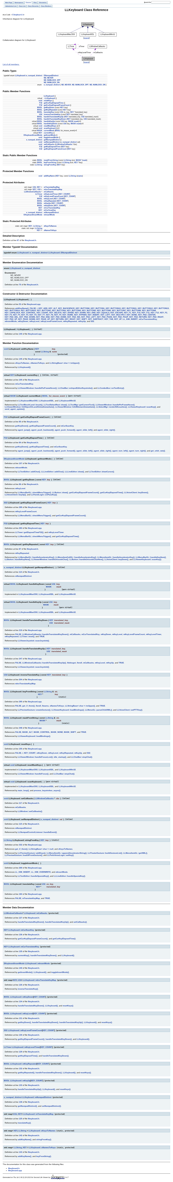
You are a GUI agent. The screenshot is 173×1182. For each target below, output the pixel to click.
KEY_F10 (136, 313)
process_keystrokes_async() (47, 790)
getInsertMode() (25, 972)
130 (20, 1035)
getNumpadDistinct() (27, 1106)
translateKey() (24, 1123)
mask (76, 121)
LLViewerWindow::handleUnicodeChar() (49, 559)
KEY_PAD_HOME (58, 317)
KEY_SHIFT (82, 319)
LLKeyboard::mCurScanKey (21, 930)
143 (20, 1152)
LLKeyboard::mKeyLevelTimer (26, 1047)
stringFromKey (50, 165)
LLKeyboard (49, 96)
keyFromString (50, 162)
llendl (79, 663)
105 (20, 380)
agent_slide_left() (84, 430)
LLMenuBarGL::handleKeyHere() (151, 557)
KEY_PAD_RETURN (138, 317)
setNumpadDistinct (52, 142)
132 (20, 1068)
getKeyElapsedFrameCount (55, 149)
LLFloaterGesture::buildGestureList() (105, 853)
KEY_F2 (163, 313)
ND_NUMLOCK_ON (51, 82)
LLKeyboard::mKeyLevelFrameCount (25, 1030)
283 (20, 528)
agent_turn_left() (120, 451)
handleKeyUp (49, 121)
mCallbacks (49, 192)
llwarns (45, 706)
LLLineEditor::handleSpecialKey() (69, 876)
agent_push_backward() (42, 430)
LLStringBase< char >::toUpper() (64, 363)
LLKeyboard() (24, 367)
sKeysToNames (50, 226)
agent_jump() (24, 430)
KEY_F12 (155, 313)
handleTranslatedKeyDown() (31, 922)
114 (20, 572)
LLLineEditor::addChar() (52, 472)
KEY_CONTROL (28, 313)
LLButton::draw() (60, 492)
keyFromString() (43, 1156)
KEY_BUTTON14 (12, 310)
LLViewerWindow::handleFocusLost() (35, 757)
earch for (147, 2)
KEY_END (91, 313)
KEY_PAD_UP (11, 319)
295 (20, 702)
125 (20, 1119)
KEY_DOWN (80, 313)
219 (20, 630)
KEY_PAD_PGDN (104, 317)
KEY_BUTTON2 (44, 310)
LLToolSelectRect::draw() (55, 405)
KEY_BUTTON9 (149, 310)
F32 (40, 103)
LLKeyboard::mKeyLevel (21, 1013)
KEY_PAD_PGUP (120, 317)
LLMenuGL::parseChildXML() (98, 710)
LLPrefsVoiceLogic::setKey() (60, 855)
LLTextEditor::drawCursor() (101, 472)
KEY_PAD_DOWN (27, 317)
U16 (61, 112)
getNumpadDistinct (52, 140)
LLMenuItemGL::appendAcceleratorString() (67, 853)
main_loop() (23, 790)
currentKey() (23, 955)
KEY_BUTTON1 (98, 308)
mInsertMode (49, 215)
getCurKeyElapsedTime (53, 103)
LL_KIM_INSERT (130, 319)
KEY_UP (118, 319)
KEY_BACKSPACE (66, 308)
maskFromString (51, 160)
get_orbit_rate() (158, 451)
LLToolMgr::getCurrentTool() (81, 405)
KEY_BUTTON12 (145, 308)
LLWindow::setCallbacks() (30, 811)
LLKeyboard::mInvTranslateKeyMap (39, 980)
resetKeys (48, 101)
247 (20, 659)
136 (20, 934)
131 (20, 1018)
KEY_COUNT (64, 194)
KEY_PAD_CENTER (146, 315)
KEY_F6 (33, 315)
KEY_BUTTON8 (134, 310)
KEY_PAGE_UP (43, 319)
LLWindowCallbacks (63, 144)
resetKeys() (68, 1006)
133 (20, 1085)
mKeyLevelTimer (51, 194)
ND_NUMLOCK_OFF (52, 80)
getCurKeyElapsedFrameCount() (84, 492)
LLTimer (38, 194)
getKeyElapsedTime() (39, 447)
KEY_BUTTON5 (89, 310)
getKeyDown (49, 107)
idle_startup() (60, 757)
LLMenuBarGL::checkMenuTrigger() (34, 492)
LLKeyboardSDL (46, 401)
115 (20, 824)
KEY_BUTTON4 (74, 310)
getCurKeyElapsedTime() (111, 492)
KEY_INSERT (93, 315)
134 (20, 1001)
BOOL (39, 107)
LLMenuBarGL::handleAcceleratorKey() (36, 557)
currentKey (48, 133)
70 (20, 284)
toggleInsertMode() (60, 972)
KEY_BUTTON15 (28, 310)
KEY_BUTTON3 (59, 310)
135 (20, 951)
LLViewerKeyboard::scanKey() (142, 407)
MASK (70, 121)
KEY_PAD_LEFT (88, 317)
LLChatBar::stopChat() (81, 757)
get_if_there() (28, 706)
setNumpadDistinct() (51, 1106)
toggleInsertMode (51, 137)
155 (20, 749)
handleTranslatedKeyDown (55, 119)
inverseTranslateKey (52, 114)
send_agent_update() (15, 409)
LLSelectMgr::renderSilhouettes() (111, 407)
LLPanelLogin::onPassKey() (44, 495)
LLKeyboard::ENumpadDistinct (62, 253)
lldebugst (71, 663)
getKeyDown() (21, 426)
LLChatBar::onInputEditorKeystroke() (75, 388)
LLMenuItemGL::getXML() (135, 853)
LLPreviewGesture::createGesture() (34, 710)
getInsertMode (50, 135)
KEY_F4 (16, 315)
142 (20, 1135)
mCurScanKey (50, 210)
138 (20, 1102)
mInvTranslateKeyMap (53, 189)
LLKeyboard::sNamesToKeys (42, 1147)
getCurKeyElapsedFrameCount (56, 105)
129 (20, 1052)
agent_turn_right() (137, 451)
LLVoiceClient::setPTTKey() (129, 710)
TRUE (41, 636)
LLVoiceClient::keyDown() (136, 492)
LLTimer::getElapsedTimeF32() (29, 532)
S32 (40, 149)
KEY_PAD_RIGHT (156, 317)
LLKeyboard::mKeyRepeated (23, 1064)
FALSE (33, 308)
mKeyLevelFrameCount (53, 196)
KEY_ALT (53, 308)
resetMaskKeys (50, 126)
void (40, 101)
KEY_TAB (108, 319)
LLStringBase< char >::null (41, 849)
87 (20, 549)
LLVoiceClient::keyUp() (15, 495)
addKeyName (49, 176)
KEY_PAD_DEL (11, 317)
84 (20, 442)
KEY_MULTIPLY (118, 315)
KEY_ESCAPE (116, 313)
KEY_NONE (132, 315)
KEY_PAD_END (43, 317)
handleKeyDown (50, 124)
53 (20, 304)
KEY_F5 (24, 315)
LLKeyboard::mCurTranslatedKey (23, 947)
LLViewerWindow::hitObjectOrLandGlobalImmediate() (29, 407)
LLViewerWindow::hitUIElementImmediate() (75, 407)
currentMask (49, 130)
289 (20, 507)
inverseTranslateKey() (28, 989)
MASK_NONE (57, 732)
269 (20, 868)
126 (20, 985)
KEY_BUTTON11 (129, 308)
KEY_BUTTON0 (83, 308)
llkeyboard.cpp (34, 304)
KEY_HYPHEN (80, 315)
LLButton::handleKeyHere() (17, 559)
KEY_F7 (41, 315)
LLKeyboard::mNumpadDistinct (36, 1097)
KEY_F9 (57, 315)
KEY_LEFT (105, 315)
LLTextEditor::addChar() (29, 472)
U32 (82, 117)
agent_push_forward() (65, 430)
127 (20, 918)
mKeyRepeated (50, 201)
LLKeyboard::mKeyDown (21, 997)
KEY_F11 (146, 313)
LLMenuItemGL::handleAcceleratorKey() (116, 557)
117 (20, 803)
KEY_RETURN (57, 319)
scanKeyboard (50, 128)
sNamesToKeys (50, 230)
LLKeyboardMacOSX (28, 401)
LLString (67, 160)
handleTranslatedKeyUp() (57, 922)
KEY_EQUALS (103, 313)
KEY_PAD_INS (73, 317)
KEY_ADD (43, 308)
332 (20, 845)
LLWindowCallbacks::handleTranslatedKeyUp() (44, 663)
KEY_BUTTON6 (104, 310)
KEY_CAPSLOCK (12, 313)
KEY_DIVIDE (68, 313)
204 (20, 679)
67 (18, 240)
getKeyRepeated (50, 110)
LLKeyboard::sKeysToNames (42, 1131)
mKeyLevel (48, 199)
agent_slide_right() (106, 430)
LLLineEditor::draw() (74, 472)
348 (20, 728)
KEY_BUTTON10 (113, 308)
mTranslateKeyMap (52, 187)
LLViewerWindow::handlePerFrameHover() (37, 388)
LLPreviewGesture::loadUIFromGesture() (23, 855)
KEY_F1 (127, 313)
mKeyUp (47, 203)
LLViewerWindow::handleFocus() (33, 774)
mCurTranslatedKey (52, 208)
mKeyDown (48, 206)
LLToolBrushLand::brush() (30, 405)
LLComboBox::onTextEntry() (110, 388)
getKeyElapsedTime (52, 147)
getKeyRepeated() (26, 1072)
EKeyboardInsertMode (33, 135)
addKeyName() (22, 308)
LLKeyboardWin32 (67, 401)
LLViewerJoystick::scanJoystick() (33, 641)
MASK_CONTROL (42, 732)
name (80, 176)
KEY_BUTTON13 (161, 308)
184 (20, 894)
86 (20, 484)
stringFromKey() (43, 1139)
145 (20, 359)
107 (20, 463)
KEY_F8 (49, 315)
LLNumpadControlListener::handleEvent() (37, 832)
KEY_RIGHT (70, 319)
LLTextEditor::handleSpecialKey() (33, 876)
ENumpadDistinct (51, 75)
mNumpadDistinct (51, 212)
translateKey (49, 112)
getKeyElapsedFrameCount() (42, 426)
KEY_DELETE (55, 313)
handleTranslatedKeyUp (54, 117)
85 (20, 422)
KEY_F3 (8, 315)
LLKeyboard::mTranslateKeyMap (38, 1114)
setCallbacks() (80, 922)
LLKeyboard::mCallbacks (35, 913)
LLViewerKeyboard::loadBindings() (67, 710)
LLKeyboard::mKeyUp (20, 1080)
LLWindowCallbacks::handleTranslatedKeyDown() (45, 634)
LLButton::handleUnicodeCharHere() (86, 559)
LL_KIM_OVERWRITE (41, 872)
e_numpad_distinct (52, 85)
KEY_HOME (67, 315)
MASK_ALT (27, 732)
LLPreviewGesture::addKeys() (32, 853)
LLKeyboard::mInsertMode (37, 963)
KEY (62, 107)
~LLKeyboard (49, 98)
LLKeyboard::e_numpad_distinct (28, 75)
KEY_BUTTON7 (119, 310)
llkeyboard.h (18, 15)
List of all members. (11, 64)
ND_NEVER (48, 78)
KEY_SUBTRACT (95, 319)
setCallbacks (49, 144)
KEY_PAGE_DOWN (26, 319)
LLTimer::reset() (27, 636)
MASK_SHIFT (70, 732)
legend (86, 38)
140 (20, 334)
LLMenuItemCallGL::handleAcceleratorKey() (75, 557)
